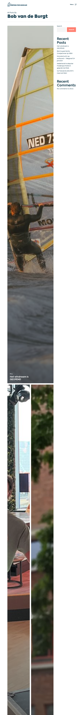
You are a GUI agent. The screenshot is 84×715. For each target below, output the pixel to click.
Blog (11, 374)
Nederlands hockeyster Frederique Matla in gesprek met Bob (65, 66)
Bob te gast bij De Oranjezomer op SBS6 (64, 52)
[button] (73, 4)
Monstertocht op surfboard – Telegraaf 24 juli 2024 (66, 58)
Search (59, 26)
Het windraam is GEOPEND (63, 47)
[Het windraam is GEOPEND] (30, 204)
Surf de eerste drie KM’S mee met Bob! (65, 72)
